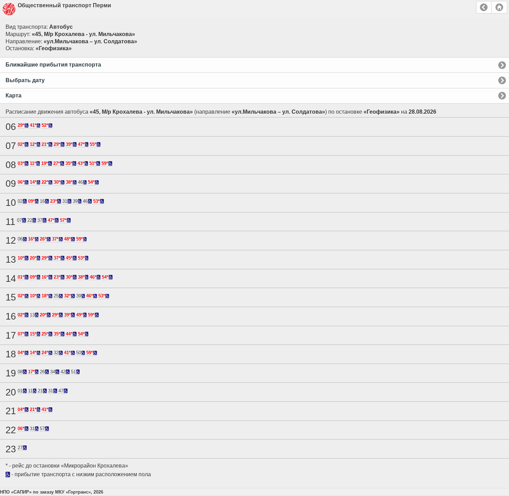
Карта (13, 95)
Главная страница (499, 7)
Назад (484, 7)
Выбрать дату (25, 80)
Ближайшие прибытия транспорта (53, 65)
